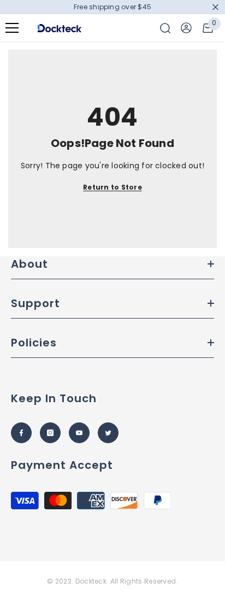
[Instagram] (50, 432)
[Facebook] (21, 432)
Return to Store (112, 187)
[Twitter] (108, 432)
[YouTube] (79, 432)
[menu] (12, 27)
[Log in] (186, 27)
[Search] (165, 28)
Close (215, 7)
